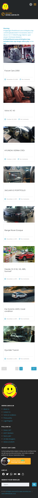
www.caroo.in (12, 15)
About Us (6, 409)
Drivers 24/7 (7, 430)
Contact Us (6, 412)
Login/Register (8, 421)
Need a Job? (7, 436)
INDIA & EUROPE (8, 442)
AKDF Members (8, 433)
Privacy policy (7, 418)
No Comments (26, 79)
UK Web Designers (9, 439)
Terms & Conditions (9, 415)
